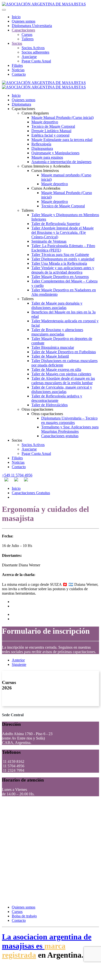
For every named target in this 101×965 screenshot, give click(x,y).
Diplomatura (21, 104)
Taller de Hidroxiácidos (49, 405)
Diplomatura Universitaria (32, 26)
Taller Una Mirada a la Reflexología (59, 263)
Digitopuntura (42, 148)
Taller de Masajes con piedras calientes (61, 374)
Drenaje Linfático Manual (51, 131)
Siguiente (19, 664)
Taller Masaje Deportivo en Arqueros (60, 277)
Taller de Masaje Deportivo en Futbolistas (63, 352)
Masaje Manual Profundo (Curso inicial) (62, 117)
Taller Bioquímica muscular (52, 347)
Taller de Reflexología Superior (55, 224)
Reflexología (41, 144)
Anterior (18, 660)
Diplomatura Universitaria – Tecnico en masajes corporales (69, 420)
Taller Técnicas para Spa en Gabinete (60, 254)
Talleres (28, 39)
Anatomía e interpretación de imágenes (61, 162)
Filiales (17, 65)
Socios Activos (33, 48)
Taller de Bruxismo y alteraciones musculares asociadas (57, 332)
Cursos (27, 34)
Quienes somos (23, 21)
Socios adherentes (35, 52)
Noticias (18, 70)
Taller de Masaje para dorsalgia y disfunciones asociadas (56, 305)
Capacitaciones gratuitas (59, 436)
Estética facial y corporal (50, 135)
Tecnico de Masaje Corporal (53, 126)
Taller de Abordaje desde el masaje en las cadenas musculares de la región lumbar (63, 380)
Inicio (16, 17)
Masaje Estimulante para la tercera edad (61, 140)
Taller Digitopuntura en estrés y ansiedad (62, 259)
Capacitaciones (23, 30)
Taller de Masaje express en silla (56, 369)
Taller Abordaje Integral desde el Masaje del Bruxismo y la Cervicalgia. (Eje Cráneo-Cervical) (62, 232)
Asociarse (29, 57)
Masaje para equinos (47, 157)
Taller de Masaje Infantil (50, 356)
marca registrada (33, 950)
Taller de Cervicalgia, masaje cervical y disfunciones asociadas (61, 389)
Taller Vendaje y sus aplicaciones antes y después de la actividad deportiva (62, 270)
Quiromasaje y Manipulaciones (55, 153)
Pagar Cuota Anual (36, 61)
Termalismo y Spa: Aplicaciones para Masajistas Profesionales (70, 429)
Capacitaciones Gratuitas (31, 493)
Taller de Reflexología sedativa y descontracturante (56, 398)
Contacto (19, 74)
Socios (17, 43)
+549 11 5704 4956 (17, 475)
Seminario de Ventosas (48, 241)
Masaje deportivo (44, 122)
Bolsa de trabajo (24, 916)
